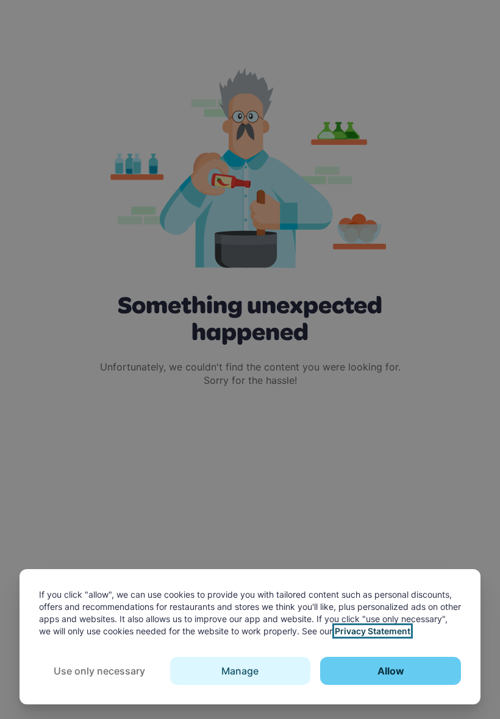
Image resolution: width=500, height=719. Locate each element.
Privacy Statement (372, 631)
